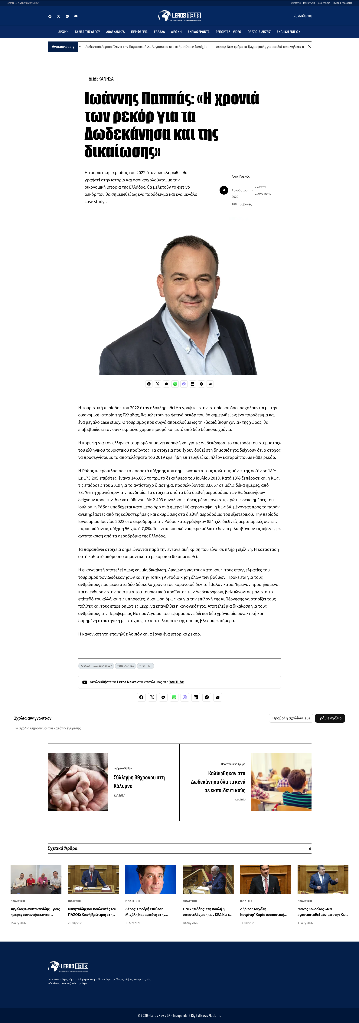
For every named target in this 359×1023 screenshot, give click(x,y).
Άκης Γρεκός (241, 176)
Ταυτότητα (295, 3)
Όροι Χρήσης (324, 3)
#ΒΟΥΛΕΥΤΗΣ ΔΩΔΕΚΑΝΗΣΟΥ (96, 666)
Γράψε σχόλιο (329, 718)
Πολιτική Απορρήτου (342, 3)
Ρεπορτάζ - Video (228, 32)
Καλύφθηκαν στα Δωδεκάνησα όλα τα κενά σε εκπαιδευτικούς (218, 782)
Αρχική (63, 32)
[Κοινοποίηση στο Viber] (184, 384)
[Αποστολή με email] (210, 384)
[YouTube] (76, 16)
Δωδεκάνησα (115, 32)
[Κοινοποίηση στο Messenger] (166, 384)
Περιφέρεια (139, 32)
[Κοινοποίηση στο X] (157, 384)
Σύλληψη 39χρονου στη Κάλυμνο (139, 782)
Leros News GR (160, 1015)
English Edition (289, 32)
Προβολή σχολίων (291, 718)
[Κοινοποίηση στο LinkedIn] (192, 384)
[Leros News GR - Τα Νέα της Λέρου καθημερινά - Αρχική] (179, 15)
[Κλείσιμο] (309, 46)
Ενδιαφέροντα (199, 32)
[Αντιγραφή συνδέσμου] (201, 384)
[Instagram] (67, 16)
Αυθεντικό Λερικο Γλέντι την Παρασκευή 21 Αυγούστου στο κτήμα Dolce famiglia (120, 46)
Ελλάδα (159, 32)
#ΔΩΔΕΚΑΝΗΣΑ (125, 666)
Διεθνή (176, 32)
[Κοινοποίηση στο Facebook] (148, 384)
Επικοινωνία (309, 3)
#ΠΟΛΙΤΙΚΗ (145, 666)
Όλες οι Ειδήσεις (259, 32)
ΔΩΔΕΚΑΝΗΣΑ (101, 79)
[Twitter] (58, 16)
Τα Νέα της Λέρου (87, 32)
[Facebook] (50, 16)
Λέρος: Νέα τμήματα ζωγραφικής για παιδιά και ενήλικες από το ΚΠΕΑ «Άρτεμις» (250, 46)
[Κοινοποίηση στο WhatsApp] (175, 384)
